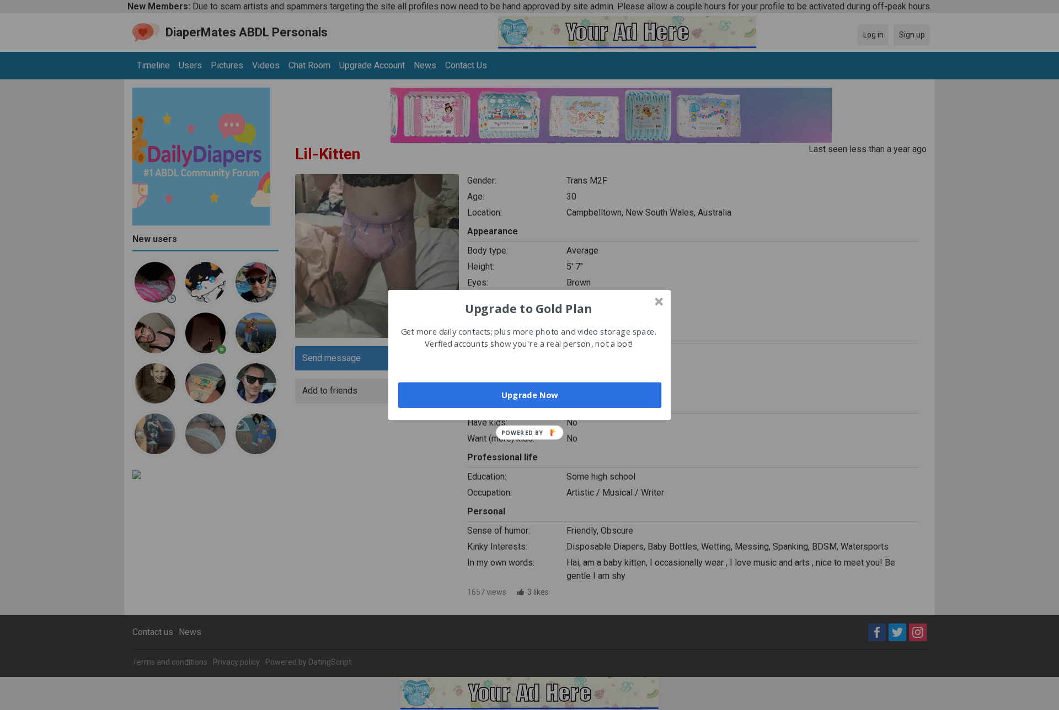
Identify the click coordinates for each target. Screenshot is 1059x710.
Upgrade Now (529, 394)
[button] (528, 308)
